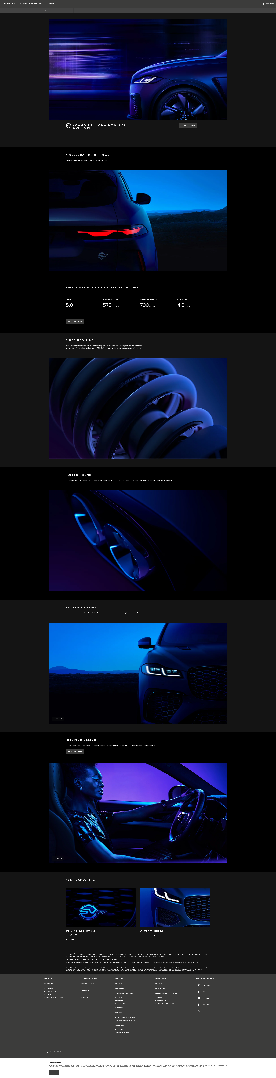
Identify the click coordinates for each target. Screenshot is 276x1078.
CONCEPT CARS (160, 989)
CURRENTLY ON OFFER (88, 983)
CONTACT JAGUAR (120, 1035)
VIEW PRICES (85, 986)
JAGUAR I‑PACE (48, 989)
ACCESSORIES (119, 989)
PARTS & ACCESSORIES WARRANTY (125, 1018)
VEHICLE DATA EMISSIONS (52, 1003)
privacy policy (156, 1066)
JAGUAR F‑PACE (49, 983)
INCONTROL (158, 997)
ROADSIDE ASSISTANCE (122, 1032)
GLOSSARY (84, 997)
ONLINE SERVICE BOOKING (123, 1003)
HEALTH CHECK (119, 1000)
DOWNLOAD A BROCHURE (89, 995)
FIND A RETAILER (120, 1038)
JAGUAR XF (47, 994)
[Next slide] (61, 719)
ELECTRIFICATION (160, 1000)
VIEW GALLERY (189, 126)
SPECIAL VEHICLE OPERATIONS (53, 997)
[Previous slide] (54, 719)
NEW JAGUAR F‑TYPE (50, 991)
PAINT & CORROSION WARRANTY (125, 1020)
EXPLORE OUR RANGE (50, 1000)
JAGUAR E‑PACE (49, 986)
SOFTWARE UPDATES (121, 986)
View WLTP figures (72, 953)
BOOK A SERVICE (120, 1029)
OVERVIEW (118, 983)
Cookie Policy (201, 1066)
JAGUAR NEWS (159, 986)
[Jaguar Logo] (9, 4)
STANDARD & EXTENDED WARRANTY (126, 1015)
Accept (53, 1072)
